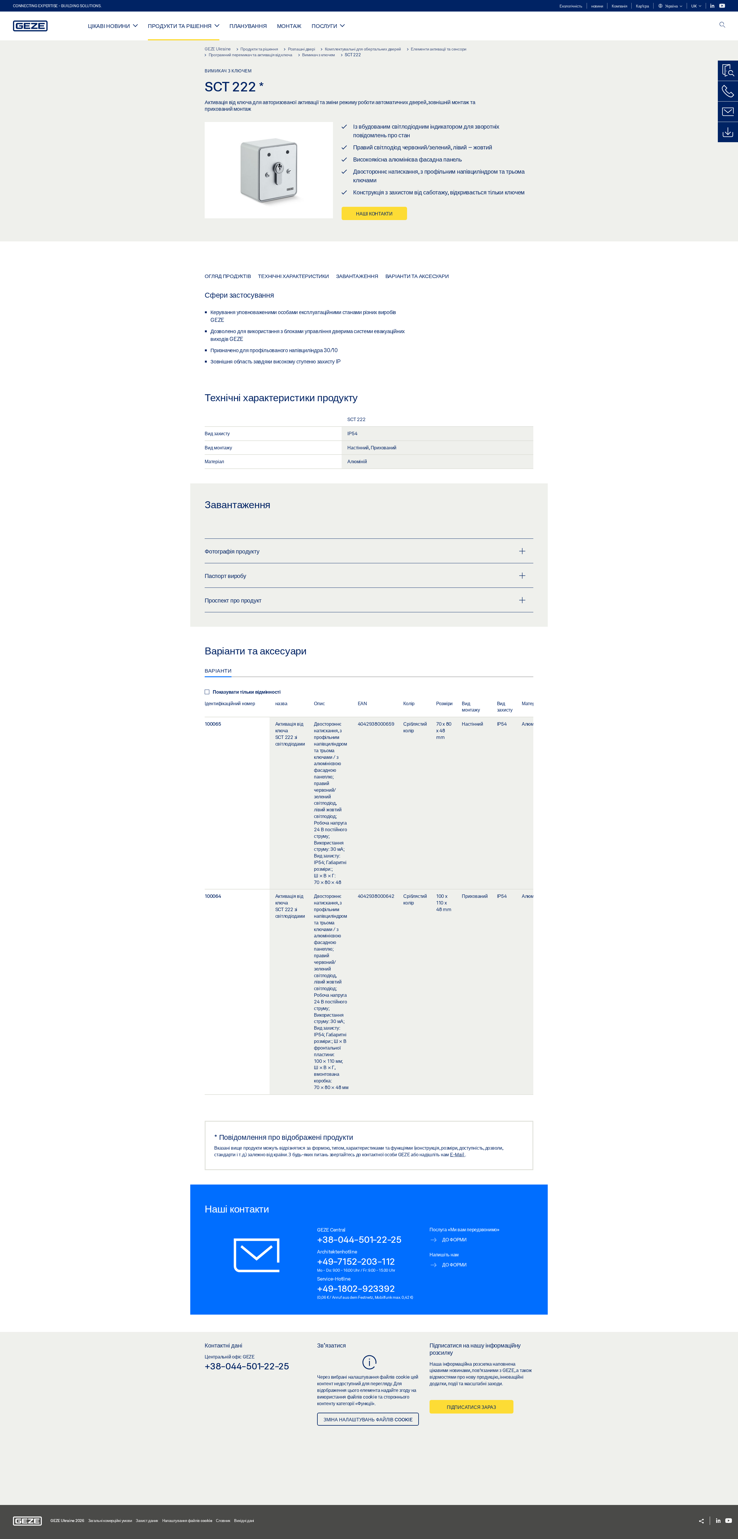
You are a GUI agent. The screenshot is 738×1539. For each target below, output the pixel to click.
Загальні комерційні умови (110, 1520)
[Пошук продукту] (728, 71)
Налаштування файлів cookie (187, 1520)
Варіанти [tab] (218, 670)
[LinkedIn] (712, 5)
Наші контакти (374, 213)
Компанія (619, 6)
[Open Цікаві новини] (135, 25)
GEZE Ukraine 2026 (67, 1520)
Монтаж (289, 25)
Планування (248, 25)
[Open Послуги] (342, 25)
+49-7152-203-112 (356, 1261)
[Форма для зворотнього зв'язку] (728, 112)
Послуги (324, 25)
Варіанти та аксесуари (417, 276)
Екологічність (571, 6)
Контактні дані (223, 1345)
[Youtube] (722, 5)
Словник (223, 1520)
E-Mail (457, 1154)
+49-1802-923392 (356, 1288)
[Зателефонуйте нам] (728, 91)
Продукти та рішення (180, 25)
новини (597, 6)
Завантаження (357, 276)
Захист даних (147, 1520)
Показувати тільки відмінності (246, 692)
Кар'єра (642, 6)
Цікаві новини (109, 25)
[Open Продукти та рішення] (216, 25)
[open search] (722, 25)
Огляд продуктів (228, 276)
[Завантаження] (728, 132)
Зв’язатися (331, 1345)
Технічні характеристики (293, 276)
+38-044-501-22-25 (359, 1239)
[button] (670, 6)
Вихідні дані (244, 1520)
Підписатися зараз (471, 1407)
